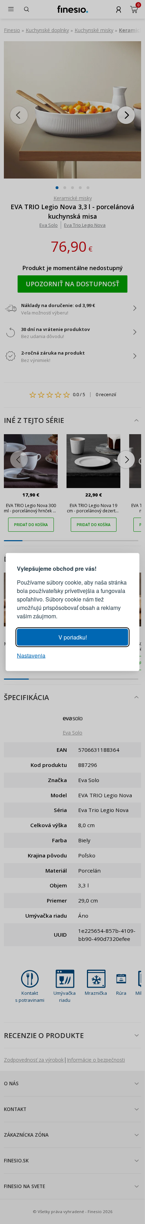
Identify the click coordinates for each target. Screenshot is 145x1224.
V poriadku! (72, 637)
